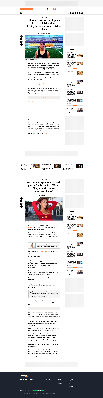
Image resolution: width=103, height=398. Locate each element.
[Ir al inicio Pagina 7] (51, 9)
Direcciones (47, 379)
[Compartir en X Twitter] (21, 39)
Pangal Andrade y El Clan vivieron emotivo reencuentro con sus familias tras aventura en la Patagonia (26, 167)
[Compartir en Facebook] (21, 36)
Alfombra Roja (42, 251)
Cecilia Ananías (47, 32)
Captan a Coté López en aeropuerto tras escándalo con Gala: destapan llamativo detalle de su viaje (71, 74)
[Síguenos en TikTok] (80, 13)
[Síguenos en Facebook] (75, 13)
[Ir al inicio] (21, 13)
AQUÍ (45, 133)
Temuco (70, 382)
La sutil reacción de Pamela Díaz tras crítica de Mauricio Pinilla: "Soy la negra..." (71, 93)
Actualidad (60, 379)
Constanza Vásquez (47, 194)
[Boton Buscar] (66, 13)
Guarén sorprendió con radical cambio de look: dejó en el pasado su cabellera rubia (48, 245)
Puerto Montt (71, 386)
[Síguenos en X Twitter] (71, 13)
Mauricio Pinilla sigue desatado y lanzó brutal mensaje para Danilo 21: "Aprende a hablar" (71, 110)
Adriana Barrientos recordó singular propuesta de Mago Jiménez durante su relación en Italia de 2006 (71, 83)
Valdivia (70, 383)
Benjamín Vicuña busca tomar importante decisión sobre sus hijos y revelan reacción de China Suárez (47, 167)
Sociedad (60, 383)
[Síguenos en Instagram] (73, 13)
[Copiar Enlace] (21, 42)
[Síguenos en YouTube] (77, 13)
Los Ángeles (71, 380)
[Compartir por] (21, 44)
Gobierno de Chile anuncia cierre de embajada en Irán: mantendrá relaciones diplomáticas (68, 167)
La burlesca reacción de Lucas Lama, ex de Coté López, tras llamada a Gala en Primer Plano (71, 56)
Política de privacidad (24, 390)
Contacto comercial (49, 380)
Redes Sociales (70, 52)
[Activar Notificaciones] (68, 13)
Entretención (44, 17)
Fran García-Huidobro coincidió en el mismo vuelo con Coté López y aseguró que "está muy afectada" (71, 101)
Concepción (71, 379)
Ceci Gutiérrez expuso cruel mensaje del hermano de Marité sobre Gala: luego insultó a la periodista (71, 64)
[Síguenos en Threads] (82, 13)
